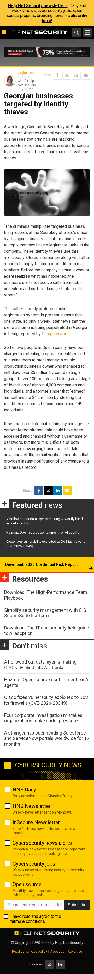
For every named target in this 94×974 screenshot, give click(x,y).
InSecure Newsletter (36, 822)
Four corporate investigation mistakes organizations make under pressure (43, 718)
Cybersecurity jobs (34, 864)
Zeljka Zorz (26, 73)
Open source (27, 884)
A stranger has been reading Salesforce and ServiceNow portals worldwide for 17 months (46, 738)
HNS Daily (24, 790)
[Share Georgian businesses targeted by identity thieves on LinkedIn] (76, 75)
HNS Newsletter (32, 806)
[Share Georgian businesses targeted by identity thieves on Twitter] (66, 75)
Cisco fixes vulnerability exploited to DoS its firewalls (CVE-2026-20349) (46, 700)
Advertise (75, 951)
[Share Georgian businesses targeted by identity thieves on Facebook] (57, 75)
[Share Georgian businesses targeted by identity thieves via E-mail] (85, 75)
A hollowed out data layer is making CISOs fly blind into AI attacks (40, 664)
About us (57, 951)
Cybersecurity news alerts (42, 843)
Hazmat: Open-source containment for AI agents (42, 532)
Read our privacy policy (29, 951)
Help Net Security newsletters (38, 5)
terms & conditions (27, 921)
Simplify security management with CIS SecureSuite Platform (45, 613)
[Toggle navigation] (87, 32)
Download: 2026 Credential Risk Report (41, 564)
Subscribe (77, 904)
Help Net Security (69, 942)
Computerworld (56, 333)
